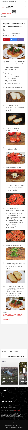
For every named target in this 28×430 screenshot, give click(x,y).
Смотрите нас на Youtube (8, 407)
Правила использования (8, 398)
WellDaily (18, 425)
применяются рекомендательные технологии (10, 411)
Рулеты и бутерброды (9, 315)
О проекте (4, 394)
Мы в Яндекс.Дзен (6, 405)
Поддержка (4, 396)
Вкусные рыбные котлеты (11, 351)
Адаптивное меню (25, 1)
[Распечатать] (4, 29)
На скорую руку (7, 314)
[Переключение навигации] (3, 7)
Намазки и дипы (17, 314)
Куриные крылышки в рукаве (16, 356)
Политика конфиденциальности (14, 427)
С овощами (19, 315)
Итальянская (6, 319)
